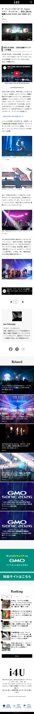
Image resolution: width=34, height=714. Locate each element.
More (17, 656)
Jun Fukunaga (5, 21)
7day (17, 596)
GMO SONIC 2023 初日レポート (13, 116)
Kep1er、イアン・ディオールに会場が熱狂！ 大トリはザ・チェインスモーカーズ (18, 291)
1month (27, 596)
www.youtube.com (18, 87)
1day (7, 596)
